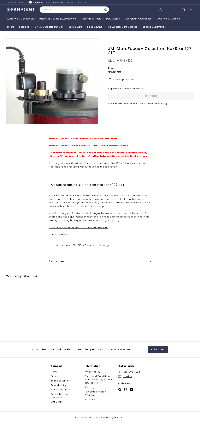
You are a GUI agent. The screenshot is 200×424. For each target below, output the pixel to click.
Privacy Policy (92, 371)
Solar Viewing (95, 26)
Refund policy (58, 385)
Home (54, 371)
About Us (90, 399)
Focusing (24, 26)
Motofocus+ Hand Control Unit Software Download (78, 227)
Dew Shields (113, 18)
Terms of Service (60, 380)
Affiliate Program (60, 389)
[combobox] (74, 9)
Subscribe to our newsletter (60, 396)
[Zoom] (52, 85)
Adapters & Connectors (21, 18)
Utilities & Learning (153, 26)
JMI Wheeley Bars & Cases (122, 26)
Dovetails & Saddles (168, 18)
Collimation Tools (91, 18)
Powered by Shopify (111, 417)
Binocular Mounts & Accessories (57, 18)
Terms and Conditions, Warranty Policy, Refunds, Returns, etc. (99, 379)
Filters (11, 26)
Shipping (112, 88)
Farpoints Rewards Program (95, 393)
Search (55, 376)
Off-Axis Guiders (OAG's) (49, 26)
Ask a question (59, 261)
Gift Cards (57, 401)
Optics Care (75, 26)
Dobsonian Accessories (138, 18)
